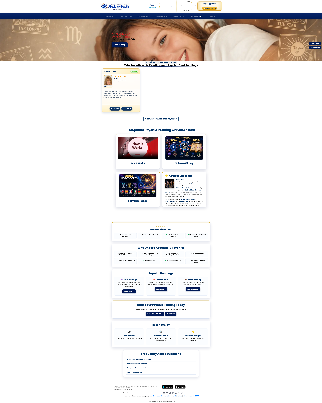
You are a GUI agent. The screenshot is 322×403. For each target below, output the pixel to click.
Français (191, 396)
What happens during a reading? (139, 359)
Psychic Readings (142, 16)
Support (212, 16)
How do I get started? (135, 372)
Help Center (186, 10)
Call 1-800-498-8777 (154, 314)
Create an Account (184, 6)
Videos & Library (196, 16)
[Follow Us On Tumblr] (181, 392)
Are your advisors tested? (136, 368)
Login (188, 2)
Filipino (185, 396)
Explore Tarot (129, 291)
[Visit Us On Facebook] (164, 392)
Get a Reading (119, 45)
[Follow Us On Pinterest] (170, 392)
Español (159, 396)
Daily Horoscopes (178, 16)
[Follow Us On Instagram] (173, 392)
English (153, 396)
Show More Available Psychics (161, 118)
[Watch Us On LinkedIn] (176, 392)
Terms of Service (127, 389)
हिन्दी (197, 396)
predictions (172, 7)
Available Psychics (161, 16)
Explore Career (192, 289)
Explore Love (161, 289)
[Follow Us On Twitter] (167, 392)
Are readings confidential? (137, 363)
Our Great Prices (126, 16)
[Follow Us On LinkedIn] (179, 392)
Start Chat (171, 314)
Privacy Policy (134, 392)
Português (166, 396)
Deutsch (173, 396)
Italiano (179, 396)
